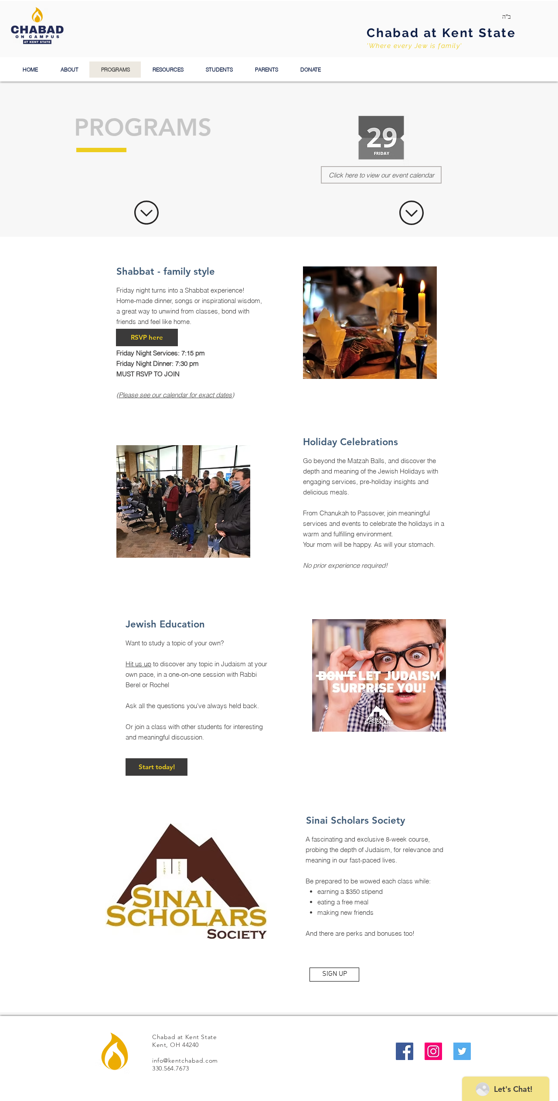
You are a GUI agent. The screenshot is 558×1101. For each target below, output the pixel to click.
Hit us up (138, 664)
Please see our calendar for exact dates (175, 395)
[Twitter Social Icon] (462, 1051)
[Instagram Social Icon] (433, 1051)
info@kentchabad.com (185, 1060)
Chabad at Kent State (441, 33)
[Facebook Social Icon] (404, 1051)
